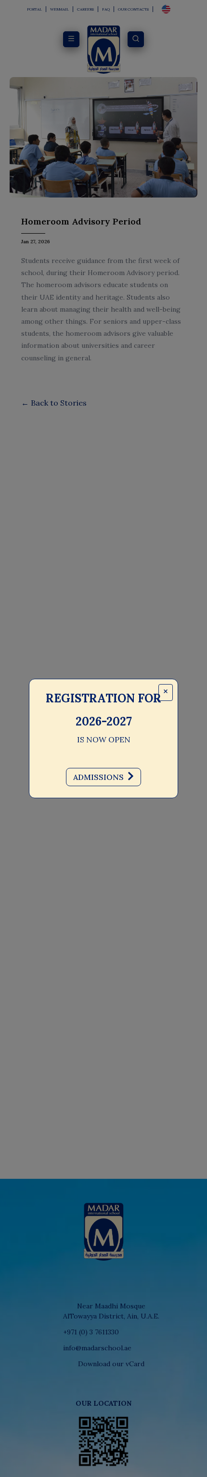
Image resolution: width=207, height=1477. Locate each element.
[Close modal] (165, 692)
